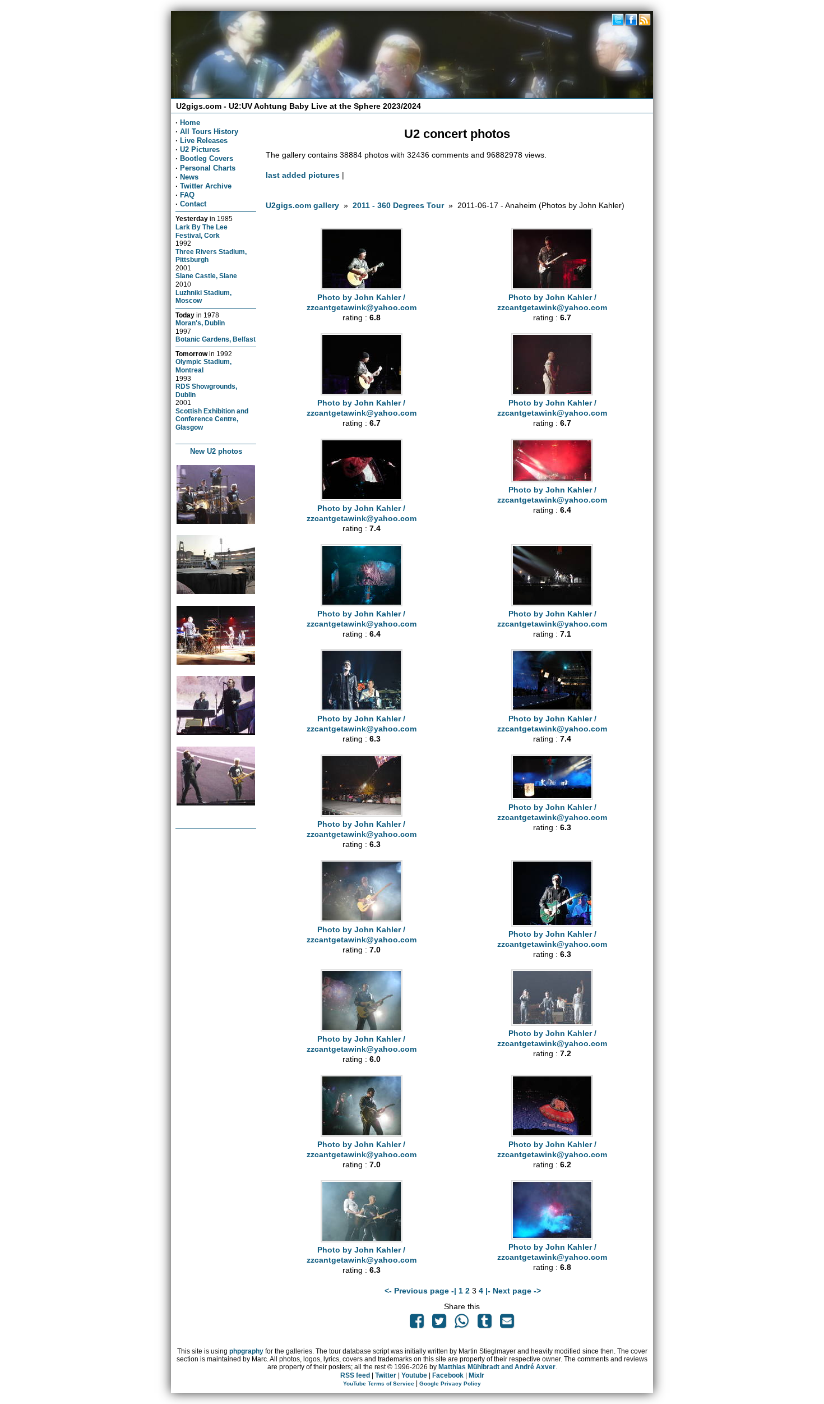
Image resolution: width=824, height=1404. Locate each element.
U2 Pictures (200, 149)
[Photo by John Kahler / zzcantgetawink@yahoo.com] (361, 287)
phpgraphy (246, 1351)
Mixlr (476, 1375)
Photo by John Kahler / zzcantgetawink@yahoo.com (361, 302)
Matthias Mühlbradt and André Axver (496, 1367)
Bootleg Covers (206, 158)
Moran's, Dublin (200, 322)
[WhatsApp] (462, 1323)
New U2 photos (216, 451)
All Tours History (209, 131)
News (189, 177)
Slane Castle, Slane (206, 275)
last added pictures (303, 175)
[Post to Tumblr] (484, 1323)
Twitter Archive (206, 186)
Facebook (448, 1375)
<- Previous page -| (422, 1290)
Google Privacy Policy (450, 1383)
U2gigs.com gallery (302, 205)
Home (190, 122)
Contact (193, 204)
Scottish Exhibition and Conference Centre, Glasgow (211, 419)
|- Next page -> (513, 1290)
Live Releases (204, 140)
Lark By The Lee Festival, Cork (201, 231)
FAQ (187, 195)
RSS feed (355, 1375)
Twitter (385, 1375)
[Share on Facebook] (416, 1323)
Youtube (414, 1375)
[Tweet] (439, 1323)
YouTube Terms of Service (378, 1383)
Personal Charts (207, 168)
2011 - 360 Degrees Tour (398, 205)
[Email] (507, 1323)
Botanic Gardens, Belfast (215, 339)
